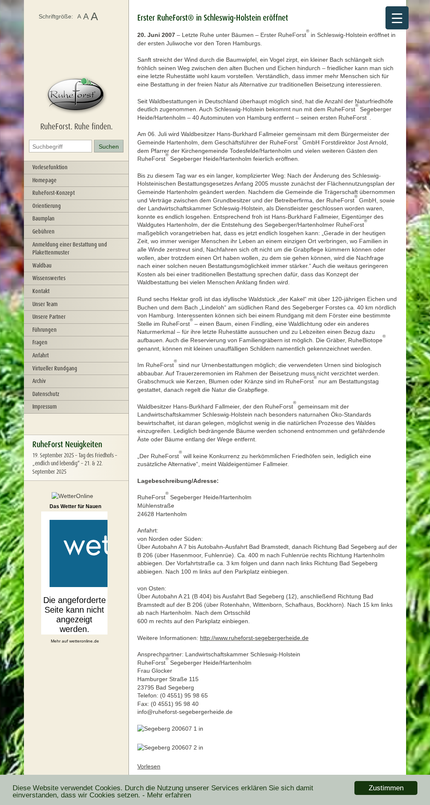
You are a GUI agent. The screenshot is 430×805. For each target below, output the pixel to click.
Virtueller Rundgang (54, 368)
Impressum (44, 406)
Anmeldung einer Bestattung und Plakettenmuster (69, 249)
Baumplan (43, 218)
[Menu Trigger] (397, 17)
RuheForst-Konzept (53, 193)
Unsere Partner (49, 316)
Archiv (39, 381)
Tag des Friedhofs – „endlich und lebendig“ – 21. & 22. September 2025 (74, 463)
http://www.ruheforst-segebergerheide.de (254, 638)
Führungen (44, 329)
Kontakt (41, 291)
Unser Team (45, 304)
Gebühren (43, 231)
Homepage (44, 180)
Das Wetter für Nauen (75, 506)
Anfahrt (40, 355)
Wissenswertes (49, 278)
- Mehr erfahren (166, 795)
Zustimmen (386, 788)
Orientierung (46, 206)
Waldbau (42, 265)
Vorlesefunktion (50, 167)
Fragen (39, 342)
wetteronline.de (84, 641)
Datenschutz (45, 394)
